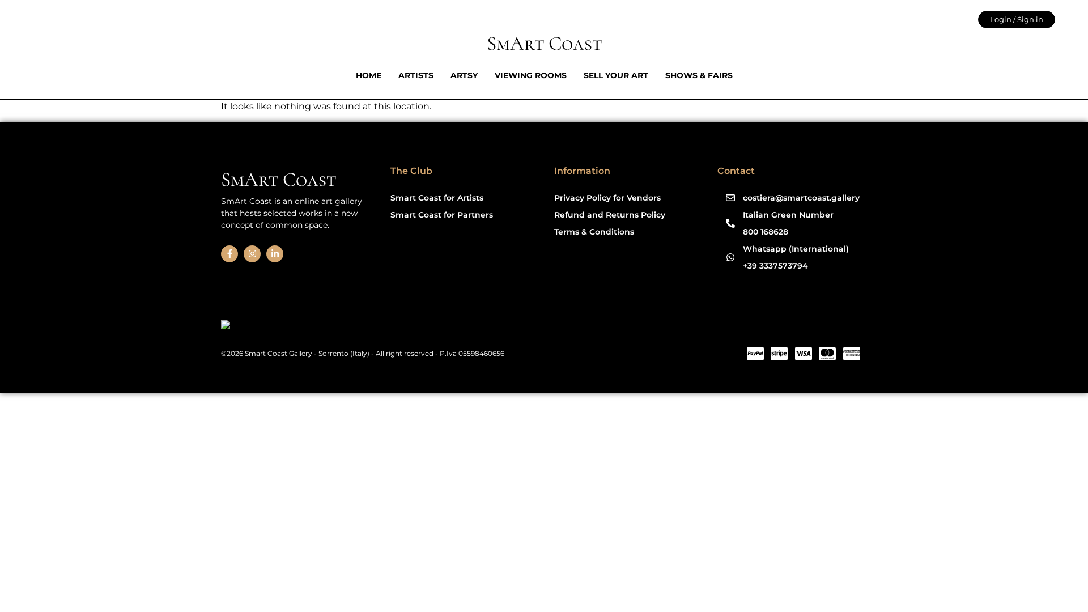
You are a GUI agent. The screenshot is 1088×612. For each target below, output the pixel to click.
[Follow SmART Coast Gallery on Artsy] (308, 326)
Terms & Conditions (594, 232)
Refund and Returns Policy (609, 215)
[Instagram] (252, 253)
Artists (416, 75)
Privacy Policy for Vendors (607, 198)
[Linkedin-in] (274, 253)
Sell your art (616, 75)
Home (368, 75)
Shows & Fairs (699, 75)
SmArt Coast (544, 44)
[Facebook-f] (229, 253)
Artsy (464, 75)
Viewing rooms (531, 75)
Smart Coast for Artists (436, 198)
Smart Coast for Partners (441, 215)
